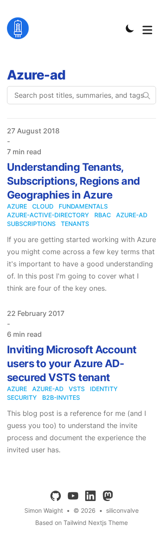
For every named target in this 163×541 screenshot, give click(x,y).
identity (104, 388)
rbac (102, 215)
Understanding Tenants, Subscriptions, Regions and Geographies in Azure (73, 181)
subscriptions (31, 223)
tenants (75, 223)
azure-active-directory (48, 215)
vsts (77, 388)
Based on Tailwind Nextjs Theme (81, 522)
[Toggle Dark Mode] (130, 28)
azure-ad (131, 215)
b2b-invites (61, 397)
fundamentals (83, 206)
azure (17, 206)
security (22, 397)
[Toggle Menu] (147, 28)
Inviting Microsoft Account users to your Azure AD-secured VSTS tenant (71, 363)
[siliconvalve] (20, 28)
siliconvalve (122, 510)
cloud (42, 206)
